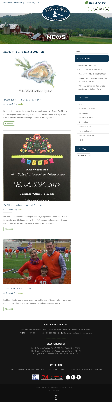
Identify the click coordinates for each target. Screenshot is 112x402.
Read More (9, 123)
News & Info (83, 122)
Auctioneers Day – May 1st (89, 65)
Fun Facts (82, 104)
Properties (41, 370)
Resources (75, 370)
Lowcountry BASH (86, 117)
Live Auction (83, 113)
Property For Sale (86, 131)
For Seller (64, 370)
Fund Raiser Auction (87, 108)
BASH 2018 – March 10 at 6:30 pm (22, 99)
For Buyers (52, 370)
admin (20, 104)
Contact (98, 370)
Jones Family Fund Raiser (17, 288)
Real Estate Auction (86, 135)
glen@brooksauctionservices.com (79, 333)
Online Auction (85, 126)
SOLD (81, 140)
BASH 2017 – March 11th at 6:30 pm (22, 205)
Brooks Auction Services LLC (56, 13)
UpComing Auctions (25, 370)
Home (12, 370)
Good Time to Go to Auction (90, 69)
